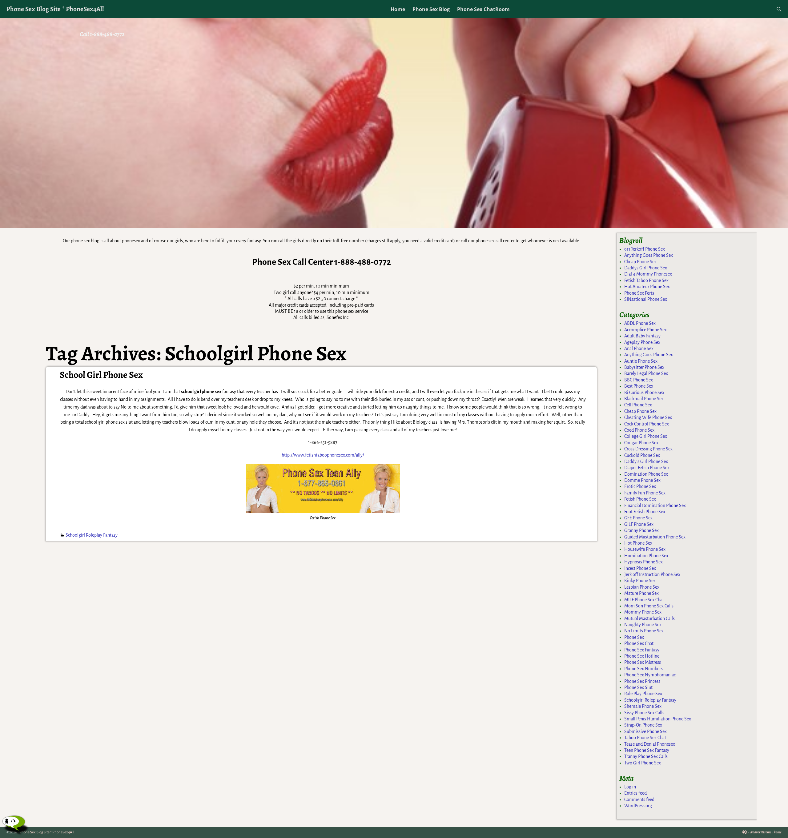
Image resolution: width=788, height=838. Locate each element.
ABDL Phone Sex (640, 323)
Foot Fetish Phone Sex (644, 511)
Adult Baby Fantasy (642, 335)
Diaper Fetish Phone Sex (646, 467)
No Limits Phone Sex (644, 630)
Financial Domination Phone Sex (655, 505)
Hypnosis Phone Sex (643, 561)
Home (398, 9)
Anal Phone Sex (638, 348)
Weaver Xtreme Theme (766, 832)
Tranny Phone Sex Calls (646, 756)
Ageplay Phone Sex (642, 342)
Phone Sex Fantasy (641, 649)
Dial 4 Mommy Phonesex (648, 274)
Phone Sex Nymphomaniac (650, 674)
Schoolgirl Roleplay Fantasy (92, 535)
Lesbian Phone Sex (641, 587)
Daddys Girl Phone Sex (645, 267)
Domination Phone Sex (646, 474)
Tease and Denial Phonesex (649, 744)
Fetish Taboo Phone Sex (646, 280)
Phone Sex (634, 637)
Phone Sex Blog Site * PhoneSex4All (55, 8)
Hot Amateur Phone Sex (647, 286)
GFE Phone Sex (638, 517)
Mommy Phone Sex (642, 612)
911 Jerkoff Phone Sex (644, 249)
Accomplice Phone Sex (645, 329)
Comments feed (639, 799)
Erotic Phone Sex (640, 486)
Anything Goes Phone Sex (648, 255)
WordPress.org (638, 805)
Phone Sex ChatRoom (483, 9)
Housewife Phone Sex (644, 549)
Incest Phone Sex (640, 568)
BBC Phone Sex (638, 379)
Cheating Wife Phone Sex (648, 417)
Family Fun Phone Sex (644, 492)
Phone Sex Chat (638, 643)
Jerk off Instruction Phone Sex (652, 574)
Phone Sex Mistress (642, 662)
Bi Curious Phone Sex (644, 392)
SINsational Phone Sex (645, 299)
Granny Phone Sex (641, 530)
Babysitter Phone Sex (644, 367)
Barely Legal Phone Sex (646, 373)
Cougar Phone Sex (641, 442)
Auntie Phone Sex (640, 361)
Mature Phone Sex (641, 593)
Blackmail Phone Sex (644, 398)
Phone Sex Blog (431, 9)
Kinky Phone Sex (640, 580)
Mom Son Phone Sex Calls (648, 605)
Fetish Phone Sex (640, 499)
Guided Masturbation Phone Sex (654, 536)
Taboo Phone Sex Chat (645, 737)
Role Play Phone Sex (643, 693)
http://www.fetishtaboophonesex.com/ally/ (323, 455)
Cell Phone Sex (638, 404)
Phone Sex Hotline (641, 656)
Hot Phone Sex (638, 543)
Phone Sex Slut (638, 687)
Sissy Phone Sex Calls (644, 712)
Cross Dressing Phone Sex (648, 448)
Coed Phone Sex (639, 430)
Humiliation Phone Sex (646, 555)
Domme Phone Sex (642, 480)
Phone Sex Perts (639, 293)
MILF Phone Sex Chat (644, 599)
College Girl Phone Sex (645, 436)
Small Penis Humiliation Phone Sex (657, 718)
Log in (630, 786)
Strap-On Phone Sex (643, 725)
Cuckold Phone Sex (642, 455)
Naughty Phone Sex (642, 624)
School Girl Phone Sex (101, 375)
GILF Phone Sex (638, 524)
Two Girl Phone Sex (642, 762)
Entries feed (635, 793)
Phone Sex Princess (642, 681)
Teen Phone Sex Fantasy (646, 750)
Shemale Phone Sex (642, 706)
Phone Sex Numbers (643, 668)
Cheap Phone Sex (640, 261)
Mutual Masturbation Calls (649, 618)
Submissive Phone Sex (645, 731)
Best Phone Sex (638, 386)
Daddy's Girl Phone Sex (646, 461)
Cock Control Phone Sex (646, 423)
